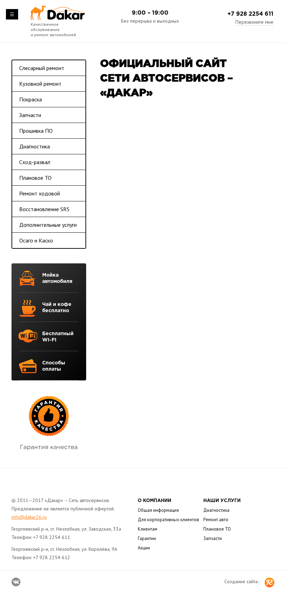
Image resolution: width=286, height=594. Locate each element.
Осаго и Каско (36, 240)
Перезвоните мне (254, 22)
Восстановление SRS (44, 209)
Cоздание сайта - (242, 581)
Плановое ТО (35, 177)
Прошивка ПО (36, 130)
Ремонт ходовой (39, 193)
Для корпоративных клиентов (168, 520)
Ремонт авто (215, 520)
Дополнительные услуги (48, 224)
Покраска (30, 99)
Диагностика (34, 146)
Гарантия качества (49, 447)
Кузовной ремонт (40, 83)
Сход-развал (34, 162)
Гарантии (147, 538)
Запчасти (30, 114)
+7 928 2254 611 (250, 14)
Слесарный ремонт (41, 67)
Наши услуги (222, 501)
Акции (144, 548)
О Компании (154, 501)
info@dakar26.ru (29, 517)
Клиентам (147, 529)
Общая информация (158, 510)
